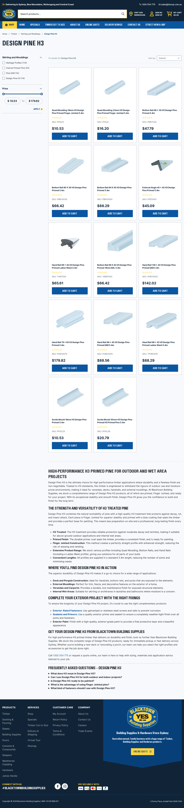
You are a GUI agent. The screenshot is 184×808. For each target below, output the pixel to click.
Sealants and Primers (65, 614)
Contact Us (134, 25)
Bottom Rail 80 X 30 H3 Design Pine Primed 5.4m (69, 189)
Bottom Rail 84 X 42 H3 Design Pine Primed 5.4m (114, 189)
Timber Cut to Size (38, 725)
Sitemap (32, 745)
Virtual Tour (34, 740)
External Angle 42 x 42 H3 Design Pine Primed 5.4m (158, 189)
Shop (30, 713)
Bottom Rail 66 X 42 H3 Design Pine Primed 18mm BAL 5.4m (114, 266)
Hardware (7, 770)
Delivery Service (113, 25)
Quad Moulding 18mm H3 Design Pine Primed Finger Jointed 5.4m (68, 111)
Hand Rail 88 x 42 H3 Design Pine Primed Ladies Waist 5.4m (158, 343)
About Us (75, 25)
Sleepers (7, 755)
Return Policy (60, 719)
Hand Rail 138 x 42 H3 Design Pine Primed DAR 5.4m (159, 266)
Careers (82, 725)
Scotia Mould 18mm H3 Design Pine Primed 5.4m (69, 421)
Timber (14, 34)
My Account (59, 713)
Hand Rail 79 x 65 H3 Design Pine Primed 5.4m (68, 343)
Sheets (6, 728)
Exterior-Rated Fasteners (67, 610)
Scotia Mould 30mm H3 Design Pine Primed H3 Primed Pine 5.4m (114, 421)
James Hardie (9, 775)
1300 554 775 (60, 655)
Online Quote (92, 25)
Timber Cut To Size (55, 25)
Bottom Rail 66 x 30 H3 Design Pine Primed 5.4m (159, 111)
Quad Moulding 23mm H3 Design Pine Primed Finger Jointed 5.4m (113, 111)
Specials (35, 25)
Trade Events (85, 731)
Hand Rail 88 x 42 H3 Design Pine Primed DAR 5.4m (113, 343)
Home (22, 25)
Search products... (30, 14)
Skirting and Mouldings (30, 34)
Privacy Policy (60, 725)
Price (5, 88)
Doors (5, 740)
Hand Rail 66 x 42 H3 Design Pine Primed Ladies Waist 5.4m (68, 266)
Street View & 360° (155, 25)
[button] (9, 25)
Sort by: (152, 58)
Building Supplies (11, 734)
